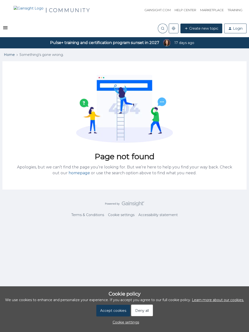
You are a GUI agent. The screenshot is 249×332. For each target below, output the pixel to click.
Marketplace (212, 10)
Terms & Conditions (87, 215)
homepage (79, 173)
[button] (5, 29)
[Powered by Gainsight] (124, 205)
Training (235, 10)
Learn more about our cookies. (218, 300)
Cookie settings (121, 215)
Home (9, 54)
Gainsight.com (157, 10)
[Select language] (173, 28)
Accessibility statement (158, 215)
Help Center (185, 10)
